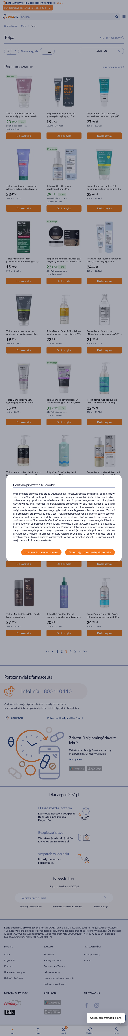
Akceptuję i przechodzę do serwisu (90, 552)
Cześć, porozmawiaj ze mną (105, 1017)
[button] (122, 1014)
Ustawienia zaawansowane (41, 552)
